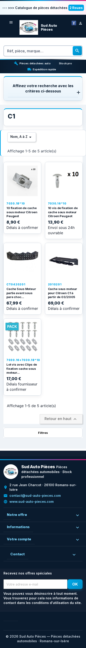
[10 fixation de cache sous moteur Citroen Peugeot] (22, 181)
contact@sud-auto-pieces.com (35, 495)
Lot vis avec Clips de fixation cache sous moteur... (21, 368)
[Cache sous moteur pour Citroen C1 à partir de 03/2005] (64, 262)
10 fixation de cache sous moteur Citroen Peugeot (21, 212)
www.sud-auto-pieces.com (31, 501)
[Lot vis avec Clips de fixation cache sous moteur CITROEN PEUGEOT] (22, 337)
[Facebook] (74, 22)
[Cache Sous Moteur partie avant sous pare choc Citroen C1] (22, 262)
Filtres (43, 433)
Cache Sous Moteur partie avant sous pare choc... (21, 293)
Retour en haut (61, 419)
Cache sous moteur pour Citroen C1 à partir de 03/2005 (62, 293)
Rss (14, 617)
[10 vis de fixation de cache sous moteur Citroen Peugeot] (64, 181)
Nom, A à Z (21, 137)
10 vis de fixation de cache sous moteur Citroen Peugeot (63, 212)
